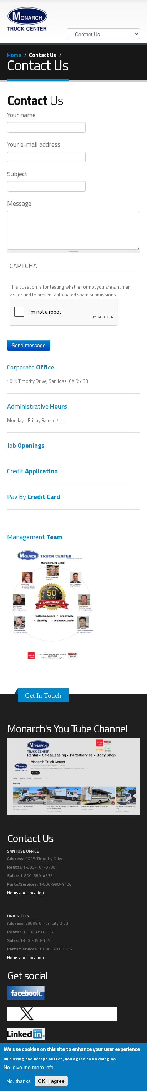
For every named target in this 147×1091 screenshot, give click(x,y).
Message (19, 203)
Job (26, 445)
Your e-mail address (33, 144)
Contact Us (42, 55)
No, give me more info (29, 1067)
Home (14, 55)
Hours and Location (25, 893)
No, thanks (18, 1081)
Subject (17, 174)
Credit (32, 471)
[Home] (27, 17)
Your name (21, 114)
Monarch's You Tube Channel (67, 728)
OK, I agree (51, 1081)
